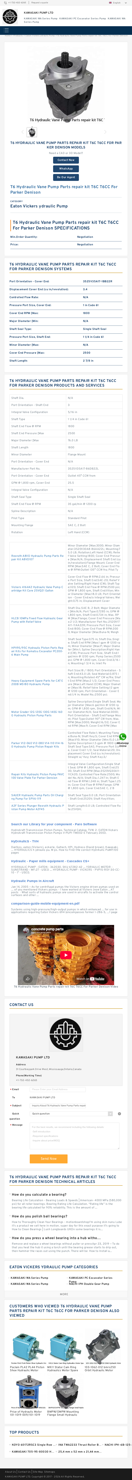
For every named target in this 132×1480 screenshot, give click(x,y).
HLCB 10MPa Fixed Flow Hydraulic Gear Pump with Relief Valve (37, 620)
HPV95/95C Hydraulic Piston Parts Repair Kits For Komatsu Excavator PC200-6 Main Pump (37, 651)
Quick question (14, 1116)
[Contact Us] (123, 740)
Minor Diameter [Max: (24, 345)
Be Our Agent (66, 177)
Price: (14, 244)
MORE (64, 1294)
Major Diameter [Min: (23, 321)
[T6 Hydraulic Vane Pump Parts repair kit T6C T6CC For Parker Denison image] (66, 85)
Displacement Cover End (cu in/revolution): (39, 289)
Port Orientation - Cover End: (29, 281)
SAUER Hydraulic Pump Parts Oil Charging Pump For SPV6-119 (37, 797)
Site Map (38, 1472)
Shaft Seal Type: (20, 329)
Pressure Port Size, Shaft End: (30, 337)
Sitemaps (49, 1472)
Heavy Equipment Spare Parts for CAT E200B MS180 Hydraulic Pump (37, 682)
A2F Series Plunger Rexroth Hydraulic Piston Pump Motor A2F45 (37, 807)
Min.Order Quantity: (23, 237)
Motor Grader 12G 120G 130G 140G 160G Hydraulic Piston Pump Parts (37, 713)
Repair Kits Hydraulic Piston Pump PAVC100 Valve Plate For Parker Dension (37, 776)
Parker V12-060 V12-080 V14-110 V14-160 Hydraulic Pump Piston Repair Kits (37, 745)
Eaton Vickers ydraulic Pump (40, 35)
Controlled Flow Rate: (24, 297)
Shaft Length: (18, 361)
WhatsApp (66, 169)
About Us (10, 1472)
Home (7, 35)
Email (14, 1089)
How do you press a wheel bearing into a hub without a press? (57, 1238)
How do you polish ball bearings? (39, 1216)
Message (16, 1125)
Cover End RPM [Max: (23, 313)
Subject (16, 1106)
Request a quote (39, 2)
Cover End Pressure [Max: (27, 353)
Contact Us (24, 1472)
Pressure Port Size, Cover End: (30, 305)
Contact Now (66, 160)
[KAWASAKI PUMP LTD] (10, 16)
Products (18, 35)
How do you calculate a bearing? (39, 1195)
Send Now (49, 1159)
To (13, 1097)
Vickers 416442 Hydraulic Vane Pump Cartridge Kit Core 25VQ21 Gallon (37, 589)
